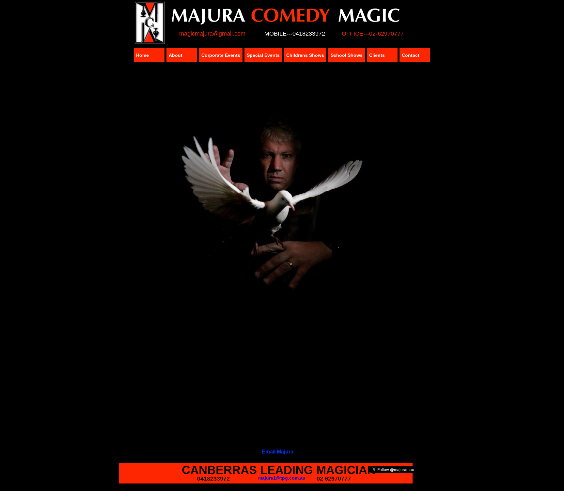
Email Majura (277, 451)
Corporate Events (220, 55)
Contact (410, 55)
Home (142, 55)
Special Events (263, 55)
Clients (377, 55)
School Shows (347, 55)
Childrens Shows (305, 55)
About (175, 55)
